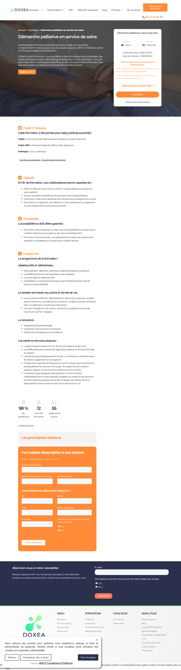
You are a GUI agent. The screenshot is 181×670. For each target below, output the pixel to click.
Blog (104, 10)
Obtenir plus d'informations (137, 102)
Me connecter (133, 10)
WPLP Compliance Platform (56, 663)
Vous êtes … (34, 10)
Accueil (22, 30)
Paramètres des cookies (36, 657)
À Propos (115, 10)
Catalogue (33, 30)
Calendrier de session (87, 10)
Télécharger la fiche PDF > (137, 85)
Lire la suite (37, 650)
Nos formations (54, 10)
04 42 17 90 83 (154, 17)
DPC (71, 10)
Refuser (12, 657)
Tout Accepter (88, 657)
